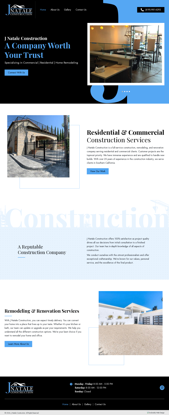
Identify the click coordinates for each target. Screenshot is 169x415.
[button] (150, 10)
